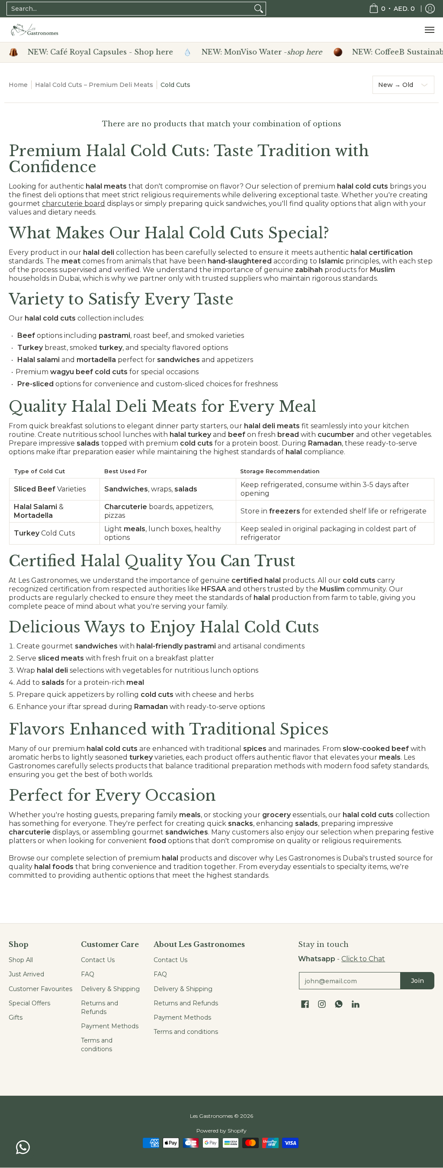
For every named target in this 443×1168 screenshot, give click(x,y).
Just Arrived (26, 974)
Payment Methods (109, 1026)
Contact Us (98, 960)
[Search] (259, 8)
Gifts (15, 1017)
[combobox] (129, 8)
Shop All (21, 960)
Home (18, 85)
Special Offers (29, 1003)
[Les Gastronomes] (35, 30)
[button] (305, 1004)
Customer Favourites (40, 989)
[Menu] (429, 30)
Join (417, 981)
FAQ (87, 974)
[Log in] (430, 8)
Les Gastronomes (211, 1116)
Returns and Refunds (99, 1007)
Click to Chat (363, 959)
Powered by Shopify (221, 1130)
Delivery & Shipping (110, 989)
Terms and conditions (96, 1044)
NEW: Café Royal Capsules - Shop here (87, 52)
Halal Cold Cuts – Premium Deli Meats (94, 85)
